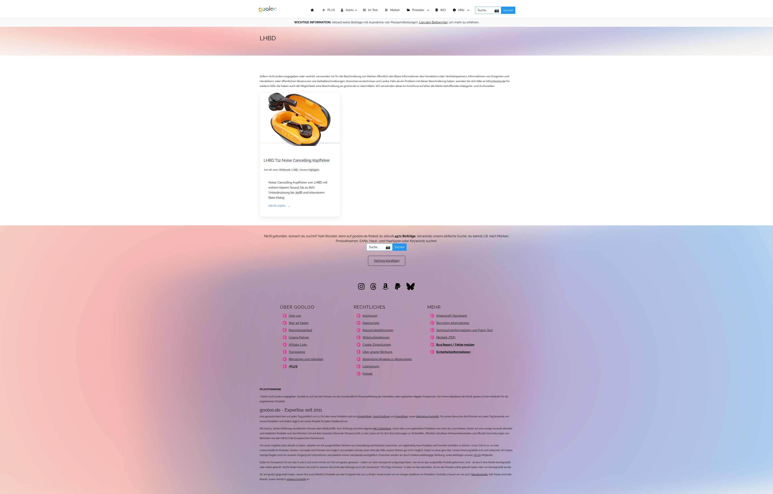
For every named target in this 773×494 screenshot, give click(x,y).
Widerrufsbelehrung (376, 337)
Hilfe (461, 10)
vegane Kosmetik (296, 479)
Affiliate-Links (298, 344)
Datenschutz (371, 323)
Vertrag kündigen (386, 261)
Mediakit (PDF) (446, 337)
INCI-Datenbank (382, 428)
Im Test (373, 10)
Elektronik (284, 169)
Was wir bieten (299, 323)
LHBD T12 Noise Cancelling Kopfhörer (297, 160)
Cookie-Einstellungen (377, 344)
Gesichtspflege (381, 416)
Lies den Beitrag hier (433, 22)
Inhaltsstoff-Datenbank (451, 315)
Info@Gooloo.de (496, 81)
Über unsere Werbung (378, 352)
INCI (443, 10)
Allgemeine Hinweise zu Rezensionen (387, 359)
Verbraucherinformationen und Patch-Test (464, 330)
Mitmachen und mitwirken (306, 359)
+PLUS (477, 455)
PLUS (331, 10)
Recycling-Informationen (452, 323)
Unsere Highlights (309, 169)
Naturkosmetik (479, 474)
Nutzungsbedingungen (378, 330)
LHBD (294, 169)
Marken (395, 10)
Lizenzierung (371, 366)
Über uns (295, 315)
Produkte (418, 10)
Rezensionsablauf (300, 330)
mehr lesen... (277, 205)
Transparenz (297, 352)
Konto (349, 10)
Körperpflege (364, 416)
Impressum (370, 315)
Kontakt (368, 373)
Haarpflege (401, 416)
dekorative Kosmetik (427, 416)
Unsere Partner (299, 337)
